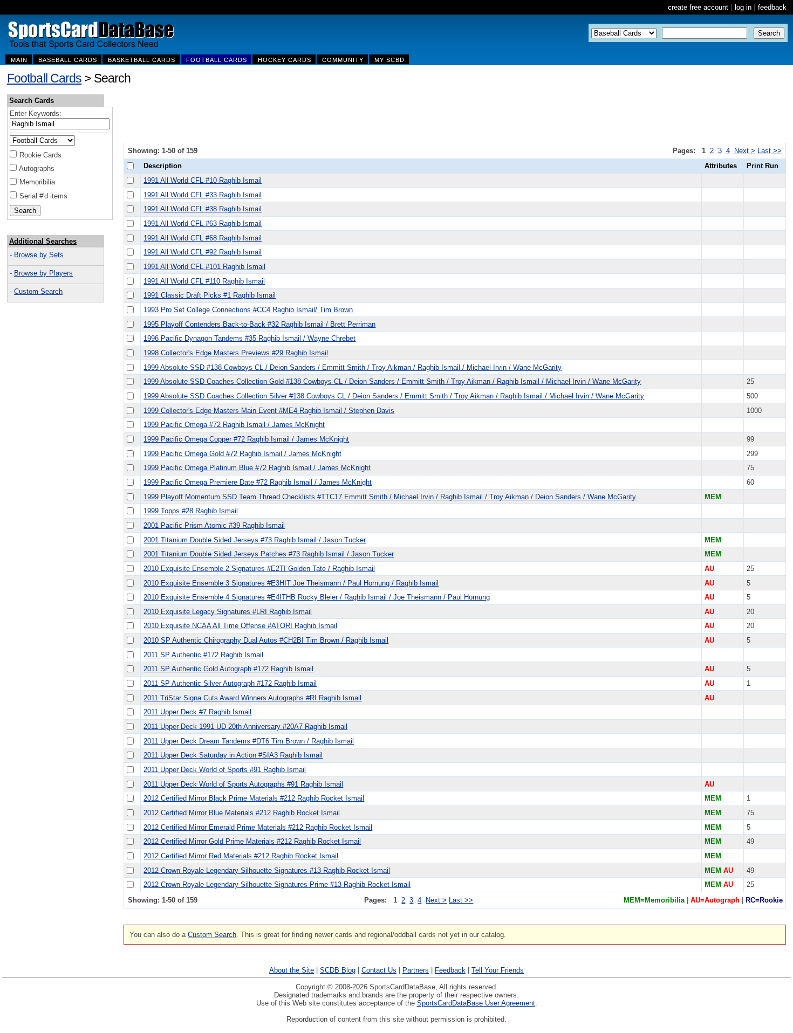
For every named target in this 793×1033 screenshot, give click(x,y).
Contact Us (378, 970)
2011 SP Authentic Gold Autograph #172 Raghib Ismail (228, 669)
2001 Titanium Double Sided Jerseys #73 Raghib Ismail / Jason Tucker (254, 540)
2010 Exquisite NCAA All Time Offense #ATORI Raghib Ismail (240, 626)
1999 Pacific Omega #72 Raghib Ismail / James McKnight (234, 425)
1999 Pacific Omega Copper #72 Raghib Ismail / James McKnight (246, 439)
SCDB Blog (338, 970)
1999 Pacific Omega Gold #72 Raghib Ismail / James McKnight (242, 454)
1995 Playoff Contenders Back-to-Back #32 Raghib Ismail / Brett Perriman (259, 324)
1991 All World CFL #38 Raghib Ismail (202, 209)
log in (743, 7)
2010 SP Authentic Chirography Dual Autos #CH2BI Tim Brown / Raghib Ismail (265, 640)
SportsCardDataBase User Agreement (476, 1003)
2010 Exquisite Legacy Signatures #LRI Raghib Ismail (227, 612)
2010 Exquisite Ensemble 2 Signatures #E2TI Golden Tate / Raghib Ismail (259, 568)
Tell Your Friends (497, 970)
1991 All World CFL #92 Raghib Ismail (202, 252)
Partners (415, 970)
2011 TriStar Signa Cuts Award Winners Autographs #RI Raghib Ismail (252, 698)
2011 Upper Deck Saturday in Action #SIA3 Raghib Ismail (233, 755)
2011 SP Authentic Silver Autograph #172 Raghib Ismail (230, 683)
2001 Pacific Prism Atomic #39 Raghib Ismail (214, 525)
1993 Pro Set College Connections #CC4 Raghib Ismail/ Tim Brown (248, 310)
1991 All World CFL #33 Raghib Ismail (202, 195)
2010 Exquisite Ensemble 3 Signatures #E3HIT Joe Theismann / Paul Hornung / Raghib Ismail (291, 583)
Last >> (769, 151)
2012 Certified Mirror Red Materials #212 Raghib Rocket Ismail (240, 856)
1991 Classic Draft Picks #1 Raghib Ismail (209, 295)
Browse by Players (43, 273)
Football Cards (44, 78)
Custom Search (38, 291)
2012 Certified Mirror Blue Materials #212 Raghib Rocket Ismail (241, 813)
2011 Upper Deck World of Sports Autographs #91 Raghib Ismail (243, 784)
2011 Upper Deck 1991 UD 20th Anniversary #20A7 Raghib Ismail (245, 726)
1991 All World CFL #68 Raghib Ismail (202, 238)
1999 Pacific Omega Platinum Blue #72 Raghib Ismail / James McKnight (257, 468)
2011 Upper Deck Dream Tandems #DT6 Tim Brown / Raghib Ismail (248, 741)
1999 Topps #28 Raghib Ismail (190, 511)
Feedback (450, 970)
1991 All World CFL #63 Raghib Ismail (202, 223)
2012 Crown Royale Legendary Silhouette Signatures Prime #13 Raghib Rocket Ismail (277, 884)
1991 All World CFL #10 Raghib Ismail (202, 180)
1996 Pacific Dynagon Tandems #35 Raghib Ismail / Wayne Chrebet (249, 338)
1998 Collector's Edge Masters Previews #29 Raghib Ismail (235, 353)
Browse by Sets (39, 255)
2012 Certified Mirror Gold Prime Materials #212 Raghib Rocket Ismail (252, 841)
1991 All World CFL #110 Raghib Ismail (204, 281)
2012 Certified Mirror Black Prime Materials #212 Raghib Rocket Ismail (253, 798)
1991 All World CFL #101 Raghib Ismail (204, 267)
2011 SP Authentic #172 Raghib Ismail (203, 655)
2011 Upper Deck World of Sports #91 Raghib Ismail (224, 770)
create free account (698, 7)
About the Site (291, 970)
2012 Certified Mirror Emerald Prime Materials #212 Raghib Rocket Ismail (257, 827)
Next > (744, 151)
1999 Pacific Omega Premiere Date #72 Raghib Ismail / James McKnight (257, 482)
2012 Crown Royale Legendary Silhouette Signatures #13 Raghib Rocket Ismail (266, 870)
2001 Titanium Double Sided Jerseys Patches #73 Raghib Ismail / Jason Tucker (268, 554)
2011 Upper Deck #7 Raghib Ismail (197, 712)
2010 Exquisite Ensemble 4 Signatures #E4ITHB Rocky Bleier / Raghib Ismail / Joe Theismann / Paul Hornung (316, 597)
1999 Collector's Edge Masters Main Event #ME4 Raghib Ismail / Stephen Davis (268, 411)
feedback (772, 7)
